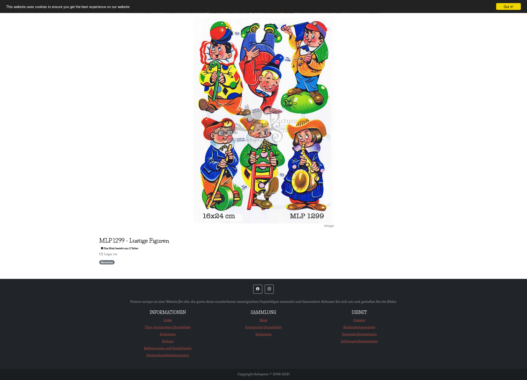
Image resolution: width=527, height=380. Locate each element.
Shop (263, 320)
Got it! (508, 6)
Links (167, 320)
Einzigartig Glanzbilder (263, 327)
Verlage (168, 341)
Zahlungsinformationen (359, 341)
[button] (257, 289)
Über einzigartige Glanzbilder (168, 327)
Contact (359, 320)
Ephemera (168, 334)
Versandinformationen (359, 334)
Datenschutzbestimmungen (167, 355)
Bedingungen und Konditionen (167, 348)
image (329, 225)
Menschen (107, 262)
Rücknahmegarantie (359, 327)
